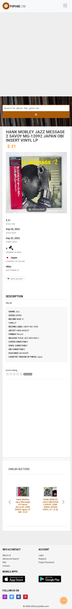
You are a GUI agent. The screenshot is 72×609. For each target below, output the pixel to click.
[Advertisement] (36, 59)
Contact (6, 566)
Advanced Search (11, 559)
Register (42, 559)
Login (41, 555)
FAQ (4, 562)
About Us (7, 555)
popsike (18, 6)
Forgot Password (46, 562)
